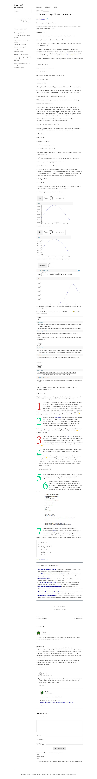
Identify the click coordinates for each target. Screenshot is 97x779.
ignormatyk (18, 5)
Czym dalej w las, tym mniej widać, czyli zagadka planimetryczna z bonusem (22, 58)
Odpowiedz (40, 667)
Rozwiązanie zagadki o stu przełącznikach (49, 586)
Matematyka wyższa (19, 67)
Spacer (43, 774)
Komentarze (23, 774)
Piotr (68, 436)
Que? (67, 774)
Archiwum (49, 774)
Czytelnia (63, 774)
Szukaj (74, 774)
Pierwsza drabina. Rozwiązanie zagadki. (49, 592)
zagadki (64, 609)
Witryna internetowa (40, 744)
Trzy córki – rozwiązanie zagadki (47, 582)
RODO (28, 774)
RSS (71, 774)
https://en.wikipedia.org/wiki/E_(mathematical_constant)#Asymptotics (56, 702)
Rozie (54, 530)
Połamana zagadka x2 (44, 578)
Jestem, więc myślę (60, 606)
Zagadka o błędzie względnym (21, 54)
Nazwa (38, 735)
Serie (55, 7)
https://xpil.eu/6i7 (40, 19)
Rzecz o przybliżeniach (19, 33)
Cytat (54, 774)
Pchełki (47, 7)
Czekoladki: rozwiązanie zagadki (47, 595)
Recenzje (39, 7)
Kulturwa (39, 774)
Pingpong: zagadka (18, 51)
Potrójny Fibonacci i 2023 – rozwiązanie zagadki (51, 573)
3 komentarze (46, 10)
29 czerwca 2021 (78, 618)
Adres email (40, 739)
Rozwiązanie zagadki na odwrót (47, 569)
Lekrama (34, 774)
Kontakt (58, 774)
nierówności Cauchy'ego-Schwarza (69, 55)
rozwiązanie (58, 609)
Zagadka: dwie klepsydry (20, 44)
